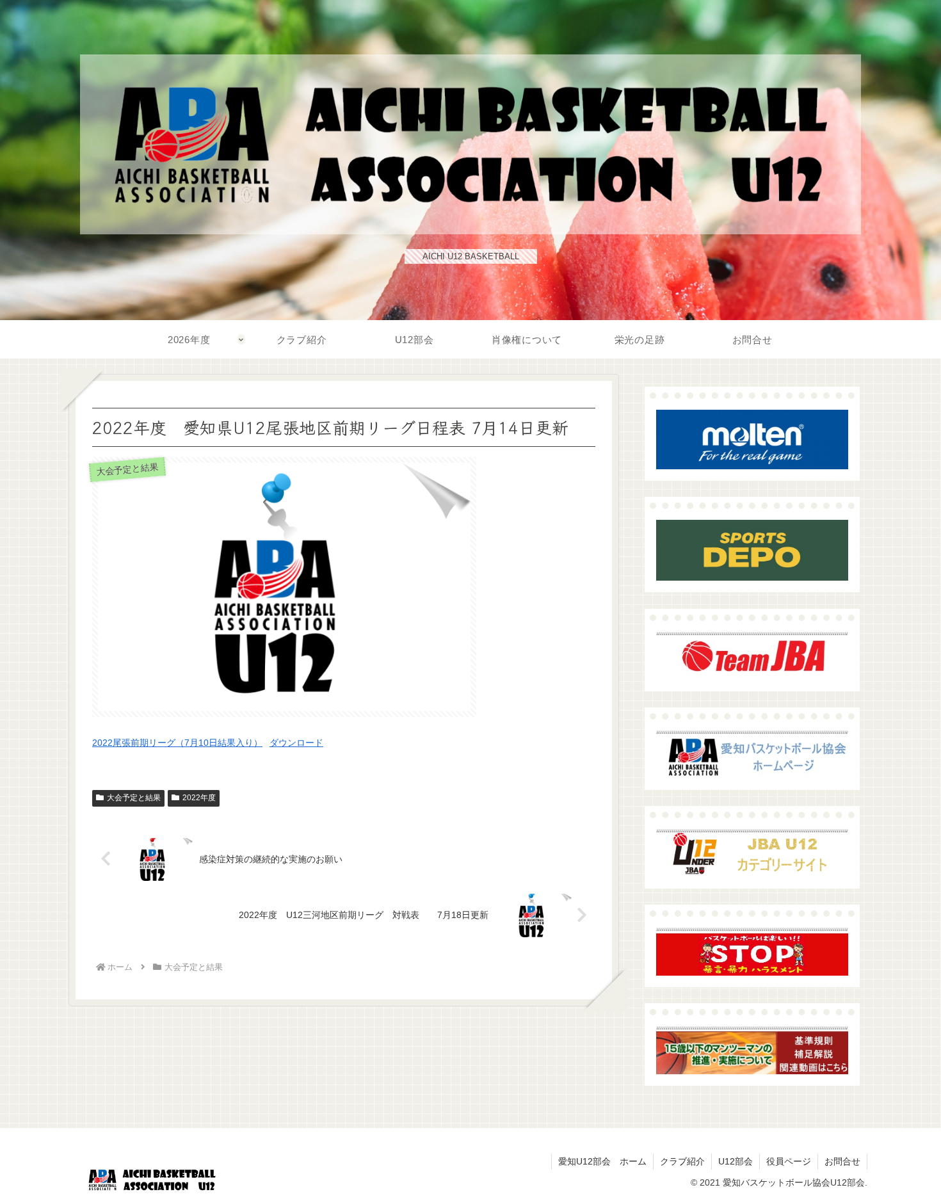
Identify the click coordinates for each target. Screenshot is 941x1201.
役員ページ (788, 1161)
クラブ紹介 (682, 1161)
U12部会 (735, 1161)
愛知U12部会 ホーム (602, 1161)
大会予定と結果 (134, 797)
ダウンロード (296, 743)
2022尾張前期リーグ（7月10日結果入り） (177, 743)
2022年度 (199, 797)
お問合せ (842, 1161)
